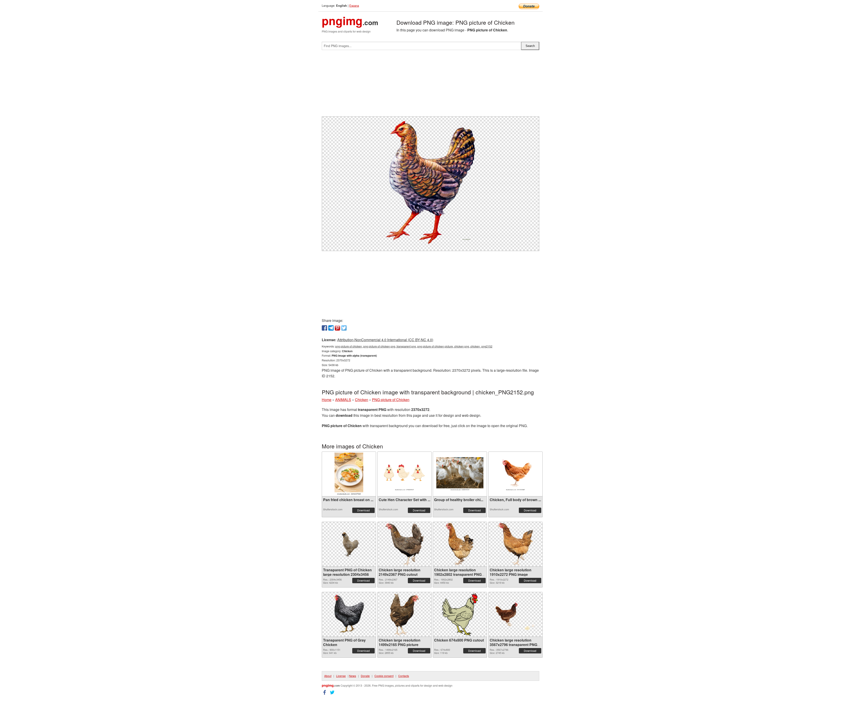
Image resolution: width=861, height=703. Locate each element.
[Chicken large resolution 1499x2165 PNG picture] (404, 614)
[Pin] (337, 328)
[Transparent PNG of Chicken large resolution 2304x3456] (349, 544)
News (352, 676)
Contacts (403, 676)
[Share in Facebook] (324, 328)
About (327, 676)
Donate (365, 676)
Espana (354, 5)
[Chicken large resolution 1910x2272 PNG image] (515, 544)
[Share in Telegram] (331, 328)
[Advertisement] (430, 85)
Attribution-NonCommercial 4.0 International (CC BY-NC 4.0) (385, 339)
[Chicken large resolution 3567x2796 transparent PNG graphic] (515, 614)
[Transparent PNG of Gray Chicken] (348, 614)
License (341, 676)
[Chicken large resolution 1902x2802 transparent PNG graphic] (460, 544)
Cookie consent (384, 676)
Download (363, 510)
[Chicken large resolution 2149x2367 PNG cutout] (404, 544)
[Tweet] (344, 328)
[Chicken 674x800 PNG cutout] (460, 614)
